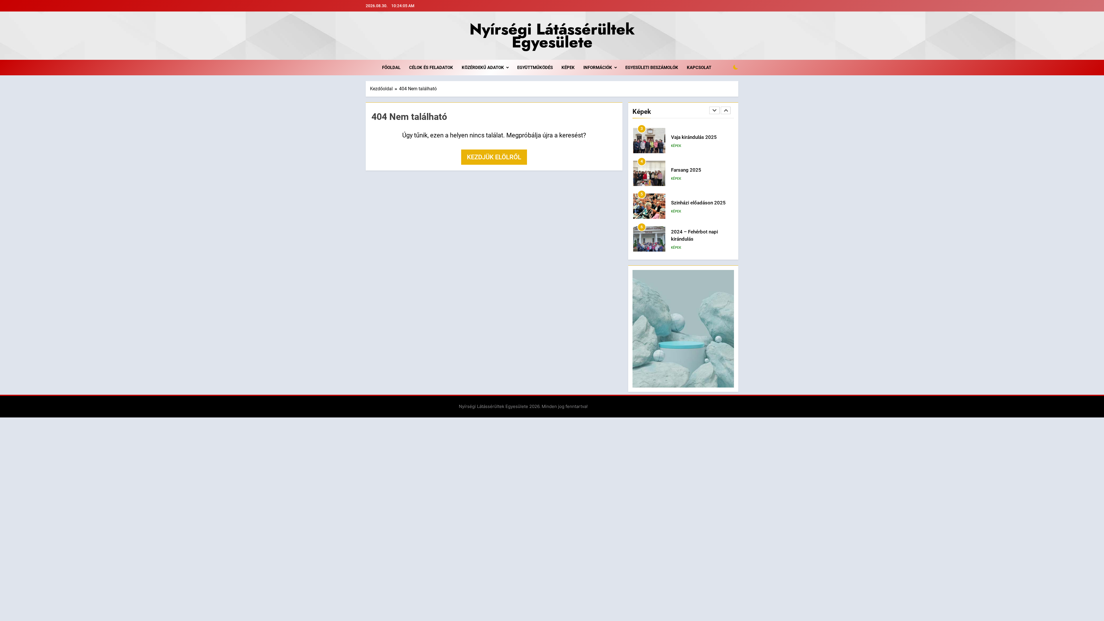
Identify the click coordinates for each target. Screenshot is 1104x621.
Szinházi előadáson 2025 (698, 203)
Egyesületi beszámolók (651, 67)
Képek (568, 67)
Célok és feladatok (431, 67)
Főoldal (391, 67)
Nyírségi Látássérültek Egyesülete (552, 35)
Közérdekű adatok (483, 67)
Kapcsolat (699, 67)
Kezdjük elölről (494, 157)
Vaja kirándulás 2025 (694, 137)
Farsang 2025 (686, 170)
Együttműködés (535, 67)
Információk (597, 67)
